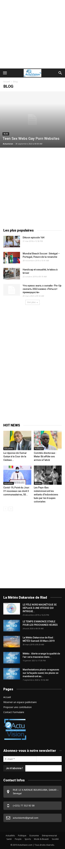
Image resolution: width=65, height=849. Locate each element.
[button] (60, 73)
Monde (38, 483)
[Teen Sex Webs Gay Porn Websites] (32, 119)
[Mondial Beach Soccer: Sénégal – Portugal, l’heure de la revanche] (11, 257)
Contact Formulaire (13, 712)
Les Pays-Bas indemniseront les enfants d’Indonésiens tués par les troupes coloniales (46, 494)
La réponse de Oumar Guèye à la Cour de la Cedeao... (15, 456)
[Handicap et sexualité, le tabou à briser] (11, 273)
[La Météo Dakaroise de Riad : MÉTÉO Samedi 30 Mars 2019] (11, 641)
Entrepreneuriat (49, 835)
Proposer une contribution (17, 707)
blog (6, 134)
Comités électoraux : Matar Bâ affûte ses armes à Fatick (45, 456)
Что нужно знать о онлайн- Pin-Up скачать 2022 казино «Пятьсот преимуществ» (42, 289)
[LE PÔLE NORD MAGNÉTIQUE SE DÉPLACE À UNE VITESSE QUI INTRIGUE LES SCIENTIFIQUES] (11, 608)
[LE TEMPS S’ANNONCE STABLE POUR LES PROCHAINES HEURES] (11, 625)
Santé (9, 839)
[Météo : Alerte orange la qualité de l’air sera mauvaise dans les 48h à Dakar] (11, 657)
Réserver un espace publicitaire (20, 702)
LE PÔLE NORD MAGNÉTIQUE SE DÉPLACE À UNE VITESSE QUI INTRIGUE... (40, 608)
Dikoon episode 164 (33, 237)
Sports (28, 839)
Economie (34, 835)
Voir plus (31, 302)
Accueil (6, 81)
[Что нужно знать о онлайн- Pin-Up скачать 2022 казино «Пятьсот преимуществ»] (11, 290)
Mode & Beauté (41, 839)
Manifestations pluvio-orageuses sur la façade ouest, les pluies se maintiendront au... (41, 673)
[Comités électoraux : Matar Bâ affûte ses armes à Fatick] (48, 440)
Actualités (8, 448)
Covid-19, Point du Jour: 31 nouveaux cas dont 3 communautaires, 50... (16, 491)
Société (55, 839)
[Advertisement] (32, 34)
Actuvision (8, 143)
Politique (39, 448)
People (18, 839)
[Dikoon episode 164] (11, 241)
